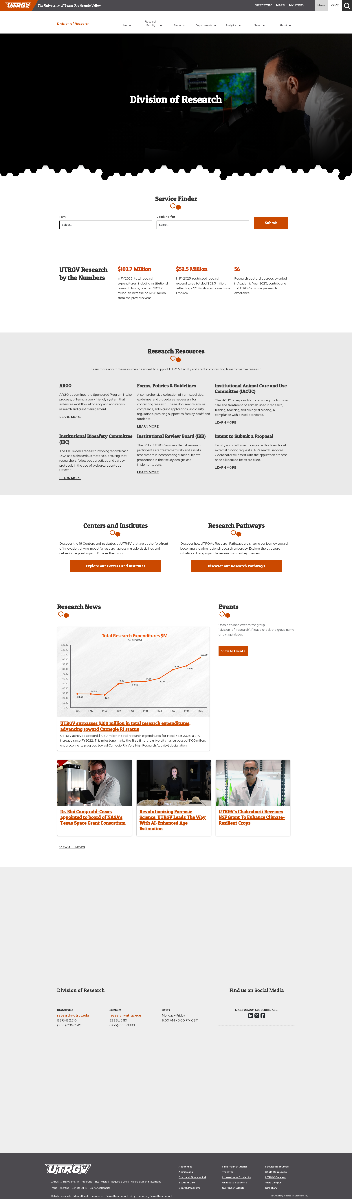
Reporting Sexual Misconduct (155, 1196)
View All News (72, 847)
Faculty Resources (277, 1166)
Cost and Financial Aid (192, 1177)
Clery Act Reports (100, 1187)
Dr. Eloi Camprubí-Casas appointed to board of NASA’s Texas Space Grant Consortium (93, 817)
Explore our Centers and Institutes (115, 566)
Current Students (233, 1188)
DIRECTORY (263, 5)
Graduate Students (234, 1182)
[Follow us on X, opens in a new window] (256, 1015)
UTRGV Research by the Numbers (83, 273)
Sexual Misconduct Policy (120, 1196)
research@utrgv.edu (73, 1015)
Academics (185, 1166)
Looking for (166, 217)
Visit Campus (273, 1182)
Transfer (227, 1172)
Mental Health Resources (88, 1196)
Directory (271, 1188)
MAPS (280, 5)
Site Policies (102, 1181)
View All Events (233, 651)
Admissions (186, 1172)
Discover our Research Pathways (236, 566)
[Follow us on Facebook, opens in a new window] (263, 1015)
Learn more (70, 417)
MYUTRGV (296, 5)
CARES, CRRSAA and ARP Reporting (71, 1181)
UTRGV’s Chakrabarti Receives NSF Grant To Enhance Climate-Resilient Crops (252, 817)
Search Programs (190, 1188)
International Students (236, 1177)
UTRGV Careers (275, 1177)
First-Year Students (234, 1166)
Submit (271, 223)
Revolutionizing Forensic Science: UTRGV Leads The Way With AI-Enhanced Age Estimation (173, 820)
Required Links (120, 1181)
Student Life (187, 1182)
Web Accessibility (61, 1196)
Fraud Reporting (60, 1187)
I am (62, 217)
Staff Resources (276, 1172)
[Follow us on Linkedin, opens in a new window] (250, 1015)
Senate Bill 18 (79, 1187)
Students (179, 25)
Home (127, 25)
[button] (347, 5)
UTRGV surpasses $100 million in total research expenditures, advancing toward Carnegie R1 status (125, 726)
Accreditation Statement (146, 1181)
